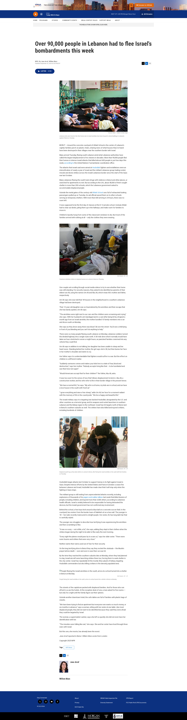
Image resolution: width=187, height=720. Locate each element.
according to (69, 163)
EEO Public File (79, 707)
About (117, 20)
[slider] (44, 14)
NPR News (69, 647)
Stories (55, 20)
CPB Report (129, 698)
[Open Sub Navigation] (49, 20)
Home (35, 20)
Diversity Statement (106, 702)
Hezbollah (96, 167)
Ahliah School (98, 192)
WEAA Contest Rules (89, 20)
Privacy (77, 702)
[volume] (41, 14)
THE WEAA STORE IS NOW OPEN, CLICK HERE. (93, 24)
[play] (35, 14)
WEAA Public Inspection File (108, 698)
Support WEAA (105, 20)
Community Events (69, 20)
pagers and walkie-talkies (93, 497)
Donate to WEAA (145, 5)
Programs (43, 20)
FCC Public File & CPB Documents (136, 702)
